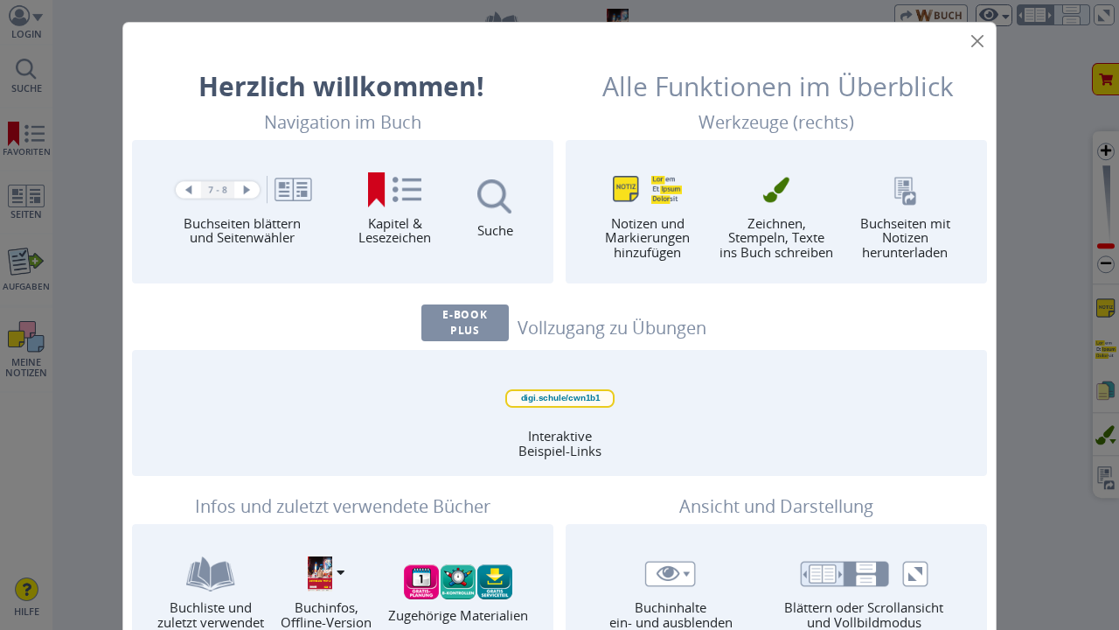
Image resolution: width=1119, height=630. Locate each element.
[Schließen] (977, 41)
